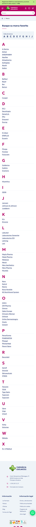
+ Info (18, 3)
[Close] (34, 2)
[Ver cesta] (33, 8)
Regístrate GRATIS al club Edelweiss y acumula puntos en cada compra (15, 2)
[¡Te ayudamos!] (32, 513)
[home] (3, 18)
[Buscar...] (33, 13)
